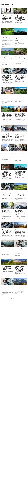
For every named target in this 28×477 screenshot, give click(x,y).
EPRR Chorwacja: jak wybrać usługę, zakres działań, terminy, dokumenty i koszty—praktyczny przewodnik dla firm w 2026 (7, 154)
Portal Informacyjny (5, 1)
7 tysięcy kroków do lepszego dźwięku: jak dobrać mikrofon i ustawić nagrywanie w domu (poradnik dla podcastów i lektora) (7, 231)
